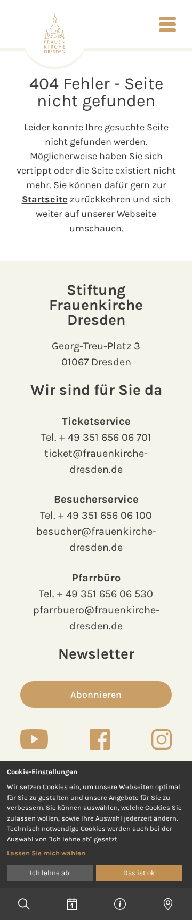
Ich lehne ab (49, 873)
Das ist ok (139, 873)
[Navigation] (167, 24)
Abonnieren (96, 694)
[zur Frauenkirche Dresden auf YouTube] (34, 739)
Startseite (45, 199)
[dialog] (96, 824)
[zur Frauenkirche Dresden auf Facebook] (100, 739)
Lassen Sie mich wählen (46, 853)
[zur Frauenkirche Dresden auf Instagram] (161, 739)
